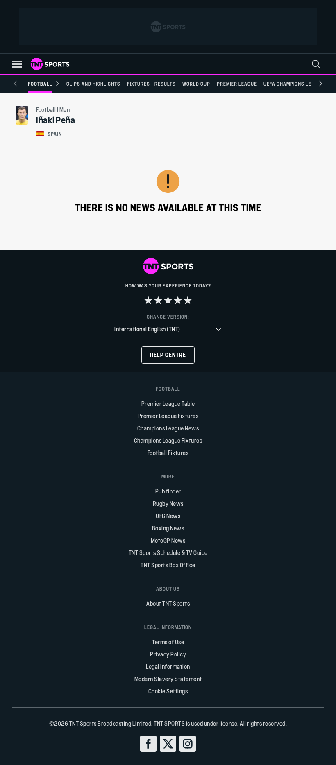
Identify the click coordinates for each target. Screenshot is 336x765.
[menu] (316, 64)
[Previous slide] (15, 83)
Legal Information (168, 666)
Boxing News (168, 528)
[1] (148, 300)
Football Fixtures (168, 452)
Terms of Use (168, 641)
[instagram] (187, 744)
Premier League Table (168, 403)
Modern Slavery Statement (168, 678)
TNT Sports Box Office (168, 564)
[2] (158, 300)
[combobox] (168, 329)
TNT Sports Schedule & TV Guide (168, 552)
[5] (188, 300)
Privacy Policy (168, 654)
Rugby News (168, 503)
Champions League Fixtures (168, 440)
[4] (178, 300)
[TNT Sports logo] (50, 64)
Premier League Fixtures (168, 415)
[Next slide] (320, 83)
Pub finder (168, 491)
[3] (168, 300)
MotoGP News (168, 540)
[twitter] (168, 744)
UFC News (168, 515)
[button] (17, 64)
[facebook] (148, 744)
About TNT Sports (168, 603)
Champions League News (168, 428)
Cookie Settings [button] (168, 691)
